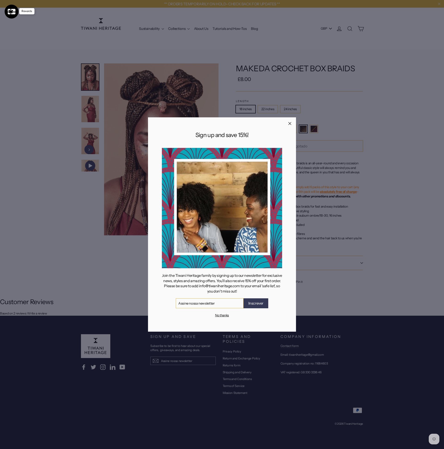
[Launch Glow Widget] (11, 12)
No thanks (222, 315)
